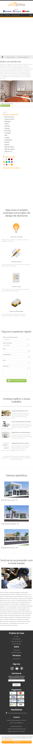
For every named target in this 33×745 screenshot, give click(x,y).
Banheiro (7, 121)
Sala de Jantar (9, 149)
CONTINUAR (16, 742)
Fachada (7, 133)
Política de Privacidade (7, 739)
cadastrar (16, 684)
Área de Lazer (9, 117)
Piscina (6, 142)
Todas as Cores (9, 157)
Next (30, 578)
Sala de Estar (9, 147)
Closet (6, 124)
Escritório (7, 131)
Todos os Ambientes (11, 114)
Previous (2, 578)
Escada (7, 128)
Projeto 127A (6, 105)
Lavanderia (8, 140)
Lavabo (7, 137)
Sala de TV (8, 151)
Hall (5, 135)
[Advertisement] (16, 36)
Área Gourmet (9, 119)
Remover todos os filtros (11, 168)
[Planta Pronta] (16, 6)
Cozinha (7, 126)
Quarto (6, 144)
